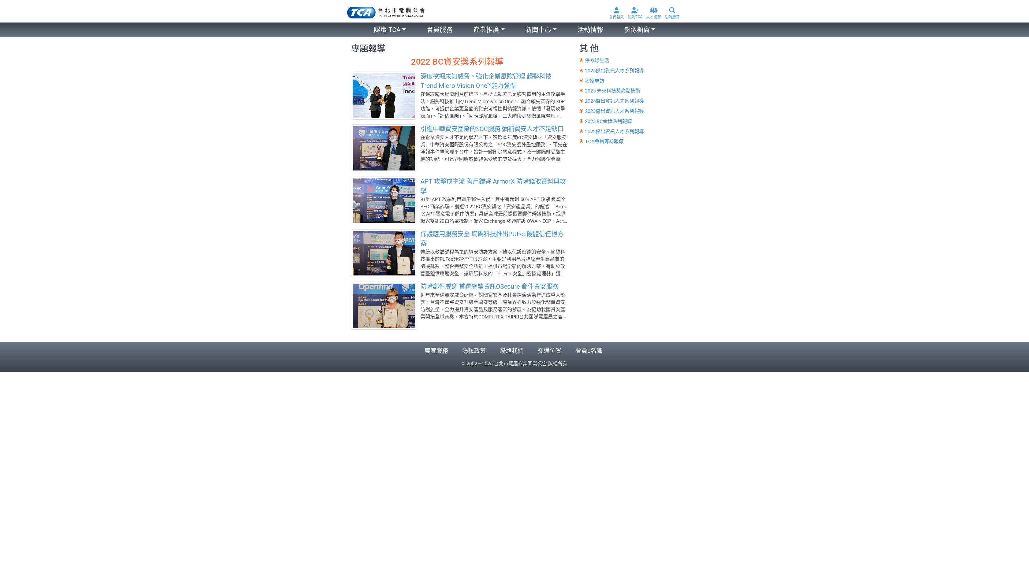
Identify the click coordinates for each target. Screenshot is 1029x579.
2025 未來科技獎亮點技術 (612, 91)
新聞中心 (538, 30)
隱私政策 (474, 350)
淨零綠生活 (597, 60)
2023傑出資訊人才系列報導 (614, 111)
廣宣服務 (436, 350)
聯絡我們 (512, 350)
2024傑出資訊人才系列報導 (614, 101)
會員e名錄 (589, 350)
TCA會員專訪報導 (604, 141)
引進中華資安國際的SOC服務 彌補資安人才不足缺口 (492, 129)
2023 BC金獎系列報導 (608, 121)
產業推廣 (486, 30)
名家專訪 (594, 81)
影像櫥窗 (637, 30)
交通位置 (549, 350)
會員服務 (440, 30)
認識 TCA (387, 30)
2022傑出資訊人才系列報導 (614, 131)
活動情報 (590, 30)
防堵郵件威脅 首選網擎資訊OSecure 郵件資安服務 (489, 286)
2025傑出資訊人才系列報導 (614, 70)
